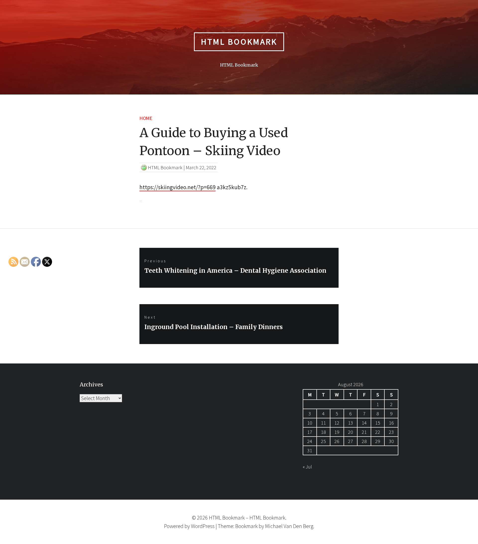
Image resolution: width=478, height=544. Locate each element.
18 (323, 432)
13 (350, 423)
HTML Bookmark (239, 41)
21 (364, 432)
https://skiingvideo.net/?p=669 (177, 187)
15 (377, 423)
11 (323, 423)
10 (309, 423)
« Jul (307, 466)
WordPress (203, 526)
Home (145, 118)
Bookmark (246, 526)
